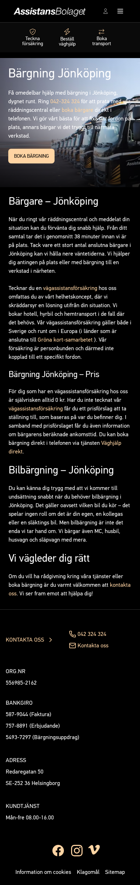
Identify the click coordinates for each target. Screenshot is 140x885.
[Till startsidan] (48, 11)
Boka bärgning (31, 156)
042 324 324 (92, 634)
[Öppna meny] (121, 11)
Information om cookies (43, 872)
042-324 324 (65, 101)
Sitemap (115, 872)
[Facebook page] (58, 850)
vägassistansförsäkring (70, 288)
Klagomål (88, 872)
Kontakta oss (93, 645)
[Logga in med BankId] (105, 11)
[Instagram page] (77, 850)
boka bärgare (77, 109)
